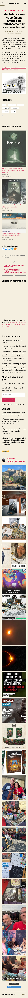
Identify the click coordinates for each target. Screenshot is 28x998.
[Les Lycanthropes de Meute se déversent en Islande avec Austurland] (14, 191)
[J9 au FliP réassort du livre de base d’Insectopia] (14, 891)
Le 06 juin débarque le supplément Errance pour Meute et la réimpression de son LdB (13, 171)
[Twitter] (9, 248)
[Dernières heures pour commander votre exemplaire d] (14, 710)
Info (24, 255)
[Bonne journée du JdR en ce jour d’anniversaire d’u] (14, 762)
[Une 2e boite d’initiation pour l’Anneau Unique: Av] (14, 529)
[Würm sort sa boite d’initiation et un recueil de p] (14, 503)
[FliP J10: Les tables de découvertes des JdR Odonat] (14, 865)
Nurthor (11, 31)
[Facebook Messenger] (6, 248)
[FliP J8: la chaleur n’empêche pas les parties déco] (14, 917)
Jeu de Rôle (14, 10)
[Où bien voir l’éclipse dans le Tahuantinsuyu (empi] (14, 658)
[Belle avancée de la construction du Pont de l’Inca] (14, 477)
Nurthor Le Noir (14, 3)
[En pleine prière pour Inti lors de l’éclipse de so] (14, 632)
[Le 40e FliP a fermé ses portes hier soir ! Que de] (14, 787)
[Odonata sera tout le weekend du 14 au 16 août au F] (14, 581)
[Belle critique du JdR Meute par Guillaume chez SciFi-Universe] (14, 223)
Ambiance (6, 255)
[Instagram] (12, 248)
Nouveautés (22, 10)
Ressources (7, 257)
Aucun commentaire (15, 33)
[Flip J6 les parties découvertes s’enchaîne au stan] (14, 942)
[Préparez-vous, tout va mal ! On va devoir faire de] (14, 684)
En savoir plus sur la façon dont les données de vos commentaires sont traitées (14, 324)
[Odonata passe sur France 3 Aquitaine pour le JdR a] (14, 968)
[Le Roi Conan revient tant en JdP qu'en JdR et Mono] (14, 607)
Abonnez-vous (8, 400)
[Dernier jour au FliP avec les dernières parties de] (14, 813)
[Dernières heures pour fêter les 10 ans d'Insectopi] (14, 736)
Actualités (5, 10)
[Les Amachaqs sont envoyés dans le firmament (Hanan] (14, 555)
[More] (15, 248)
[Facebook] (3, 248)
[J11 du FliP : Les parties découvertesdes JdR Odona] (14, 839)
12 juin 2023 (20, 31)
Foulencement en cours (16, 255)
